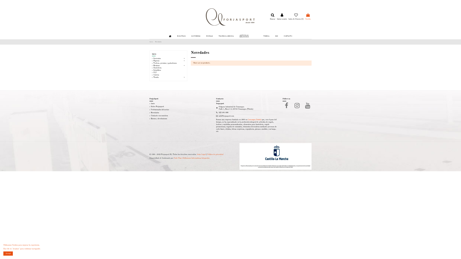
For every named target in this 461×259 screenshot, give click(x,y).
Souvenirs (157, 58)
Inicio (154, 54)
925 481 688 (223, 112)
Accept (8, 253)
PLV (155, 72)
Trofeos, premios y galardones (165, 63)
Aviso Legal (201, 154)
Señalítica (157, 70)
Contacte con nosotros (159, 116)
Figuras (156, 61)
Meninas (156, 65)
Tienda (156, 77)
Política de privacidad (215, 154)
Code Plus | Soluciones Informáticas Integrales (191, 158)
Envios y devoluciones (159, 119)
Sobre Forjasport (157, 106)
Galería (156, 75)
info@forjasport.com (226, 116)
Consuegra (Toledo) (254, 120)
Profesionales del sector (160, 110)
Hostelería (157, 68)
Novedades (155, 113)
